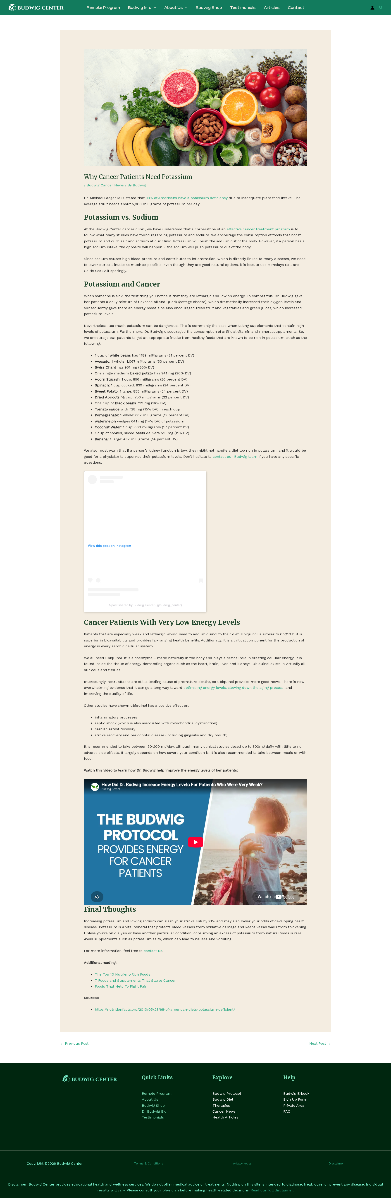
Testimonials (153, 1117)
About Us (150, 1099)
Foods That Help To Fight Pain (121, 986)
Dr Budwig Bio (154, 1111)
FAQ (286, 1111)
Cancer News (224, 1111)
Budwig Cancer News (105, 185)
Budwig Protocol (226, 1093)
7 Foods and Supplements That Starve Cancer (135, 980)
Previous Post (74, 1043)
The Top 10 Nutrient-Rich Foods (122, 974)
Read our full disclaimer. (272, 1190)
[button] (153, 7)
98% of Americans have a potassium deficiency (187, 198)
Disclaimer (336, 1163)
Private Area (293, 1105)
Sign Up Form (295, 1099)
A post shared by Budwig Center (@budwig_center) (145, 605)
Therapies (221, 1105)
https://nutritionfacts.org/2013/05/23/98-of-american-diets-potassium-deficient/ (165, 1009)
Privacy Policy (242, 1163)
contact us (153, 951)
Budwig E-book (296, 1093)
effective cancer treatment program (258, 229)
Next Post (320, 1043)
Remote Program (157, 1093)
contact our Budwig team (235, 456)
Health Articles (225, 1117)
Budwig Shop (153, 1105)
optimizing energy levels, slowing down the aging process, (234, 687)
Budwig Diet (222, 1099)
